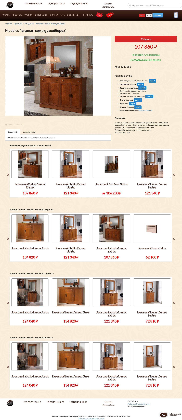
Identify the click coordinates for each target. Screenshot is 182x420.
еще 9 (152, 81)
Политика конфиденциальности (91, 419)
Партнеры (88, 15)
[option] (30, 173)
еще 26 (142, 88)
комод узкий (29, 24)
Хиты (62, 15)
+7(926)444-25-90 (79, 3)
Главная (8, 24)
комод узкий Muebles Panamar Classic (30, 248)
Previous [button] (8, 175)
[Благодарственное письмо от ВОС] (176, 17)
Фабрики (28, 15)
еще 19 (138, 100)
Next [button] (174, 175)
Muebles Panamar (145, 110)
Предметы (17, 15)
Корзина (158, 15)
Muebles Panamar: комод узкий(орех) (50, 24)
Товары (6, 15)
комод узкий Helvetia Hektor (152, 248)
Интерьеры (41, 15)
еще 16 (149, 96)
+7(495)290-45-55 (33, 3)
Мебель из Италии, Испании (139, 404)
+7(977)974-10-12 (56, 3)
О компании (72, 15)
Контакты (108, 3)
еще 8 (132, 104)
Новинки (53, 15)
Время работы (108, 6)
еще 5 (140, 84)
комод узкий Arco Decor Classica (111, 184)
